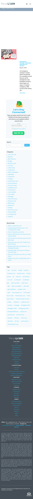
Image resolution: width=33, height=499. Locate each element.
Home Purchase (12, 185)
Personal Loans (12, 201)
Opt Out (16, 407)
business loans (21, 273)
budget (20, 270)
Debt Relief (11, 174)
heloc (8, 292)
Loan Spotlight (12, 192)
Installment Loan (12, 187)
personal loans (20, 314)
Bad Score (16, 395)
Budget (10, 161)
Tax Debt (16, 363)
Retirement (11, 205)
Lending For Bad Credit (16, 373)
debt (8, 286)
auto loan (14, 270)
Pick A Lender (16, 383)
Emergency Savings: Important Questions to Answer (25, 63)
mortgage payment (23, 308)
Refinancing (11, 203)
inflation (9, 302)
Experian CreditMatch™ (16, 375)
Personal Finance (12, 198)
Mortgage (10, 196)
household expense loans (22, 299)
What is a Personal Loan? (15, 225)
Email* (18, 123)
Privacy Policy (16, 405)
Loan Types (11, 194)
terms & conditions (21, 128)
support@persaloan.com (8, 425)
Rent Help (16, 357)
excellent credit (22, 289)
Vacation (10, 216)
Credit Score (11, 170)
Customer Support (16, 401)
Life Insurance (12, 190)
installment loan (25, 302)
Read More (22, 92)
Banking (10, 156)
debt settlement (11, 289)
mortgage (16, 305)
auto (8, 270)
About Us (16, 411)
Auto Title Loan (12, 154)
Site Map (16, 397)
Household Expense (16, 353)
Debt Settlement (16, 347)
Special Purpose (16, 359)
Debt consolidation (17, 286)
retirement (10, 321)
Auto (16, 343)
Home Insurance (12, 183)
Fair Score (16, 393)
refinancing (24, 318)
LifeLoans (16, 367)
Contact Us (16, 409)
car (13, 276)
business (26, 270)
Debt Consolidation (13, 172)
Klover (16, 369)
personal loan (11, 314)
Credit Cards (11, 167)
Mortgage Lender (12, 308)
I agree (19, 128)
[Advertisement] (16, 31)
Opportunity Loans (16, 379)
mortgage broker (25, 305)
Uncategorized (12, 214)
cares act (18, 276)
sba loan (17, 321)
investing (9, 305)
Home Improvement (16, 351)
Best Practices (12, 159)
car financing (25, 276)
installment (16, 302)
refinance (16, 318)
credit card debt (15, 283)
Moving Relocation (16, 355)
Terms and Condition (16, 403)
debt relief (26, 286)
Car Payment (17, 279)
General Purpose (16, 349)
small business (25, 321)
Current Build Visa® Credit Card (17, 371)
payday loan (23, 311)
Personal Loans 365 (16, 381)
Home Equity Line (17, 292)
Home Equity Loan (13, 181)
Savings (10, 207)
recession (10, 318)
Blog (16, 415)
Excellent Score (17, 389)
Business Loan (12, 163)
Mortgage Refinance (12, 311)
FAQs (16, 413)
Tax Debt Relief (12, 212)
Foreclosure (11, 176)
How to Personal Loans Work (16, 232)
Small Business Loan (13, 324)
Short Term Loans (13, 209)
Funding (10, 179)
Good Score (16, 391)
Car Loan (10, 165)
